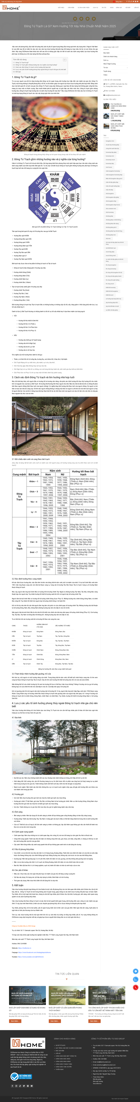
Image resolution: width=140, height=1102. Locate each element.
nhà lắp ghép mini (111, 235)
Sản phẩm (71, 7)
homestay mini (110, 156)
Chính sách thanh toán (64, 1064)
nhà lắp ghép (109, 216)
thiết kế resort (109, 295)
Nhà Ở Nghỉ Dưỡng (109, 64)
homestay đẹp (110, 163)
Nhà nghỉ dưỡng (98, 1081)
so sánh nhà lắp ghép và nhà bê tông (114, 260)
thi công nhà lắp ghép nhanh (113, 276)
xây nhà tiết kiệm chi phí (112, 306)
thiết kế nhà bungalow (112, 291)
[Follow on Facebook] (127, 1)
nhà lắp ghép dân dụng (112, 223)
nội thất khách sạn (111, 248)
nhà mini (108, 238)
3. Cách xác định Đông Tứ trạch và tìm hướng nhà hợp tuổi (32, 67)
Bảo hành (106, 53)
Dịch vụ (95, 7)
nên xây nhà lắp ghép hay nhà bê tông (115, 243)
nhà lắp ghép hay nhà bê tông (114, 231)
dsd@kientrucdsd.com (104, 1062)
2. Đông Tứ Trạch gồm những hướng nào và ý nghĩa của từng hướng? (35, 65)
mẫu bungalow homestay (113, 171)
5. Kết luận (17, 72)
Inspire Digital (124, 1099)
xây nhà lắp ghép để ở (112, 302)
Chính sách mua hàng (63, 1061)
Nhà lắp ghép (97, 1079)
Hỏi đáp (128, 7)
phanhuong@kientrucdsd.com (106, 1065)
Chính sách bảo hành (63, 1058)
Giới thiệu (61, 7)
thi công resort (110, 283)
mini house (109, 167)
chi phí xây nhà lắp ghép (112, 144)
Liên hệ (136, 7)
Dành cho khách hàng (110, 56)
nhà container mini (111, 208)
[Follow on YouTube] (137, 1)
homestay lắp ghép (111, 152)
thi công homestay (111, 268)
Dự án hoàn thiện (83, 7)
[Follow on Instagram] (129, 1)
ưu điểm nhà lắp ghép (112, 310)
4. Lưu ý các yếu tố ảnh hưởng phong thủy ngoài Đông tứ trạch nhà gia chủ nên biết (40, 69)
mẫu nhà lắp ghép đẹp (112, 182)
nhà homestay (110, 212)
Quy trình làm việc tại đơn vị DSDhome (69, 1048)
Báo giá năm (60, 1050)
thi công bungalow (111, 265)
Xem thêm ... (15, 1021)
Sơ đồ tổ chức (60, 1045)
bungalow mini (110, 141)
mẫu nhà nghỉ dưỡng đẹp (113, 186)
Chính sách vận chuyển (64, 1066)
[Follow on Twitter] (133, 1)
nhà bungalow (110, 193)
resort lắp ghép (110, 251)
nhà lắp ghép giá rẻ (111, 227)
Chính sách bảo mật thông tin (66, 1056)
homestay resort (110, 159)
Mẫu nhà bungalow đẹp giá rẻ (114, 178)
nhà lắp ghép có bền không (113, 220)
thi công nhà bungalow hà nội (114, 272)
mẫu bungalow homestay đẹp (114, 174)
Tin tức (104, 7)
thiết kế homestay (111, 287)
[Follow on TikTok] (131, 1)
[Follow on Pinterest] (135, 1)
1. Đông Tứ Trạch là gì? (21, 62)
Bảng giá (119, 7)
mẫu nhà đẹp (109, 189)
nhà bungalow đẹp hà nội (113, 204)
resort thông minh (111, 255)
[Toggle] (127, 67)
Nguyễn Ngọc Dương (109, 1074)
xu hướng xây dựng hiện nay (113, 298)
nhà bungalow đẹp (111, 201)
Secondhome (97, 1083)
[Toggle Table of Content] (64, 59)
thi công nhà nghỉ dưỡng (112, 280)
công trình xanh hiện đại (112, 148)
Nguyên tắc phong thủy (70, 23)
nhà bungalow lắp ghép (112, 197)
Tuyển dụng (107, 71)
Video (112, 7)
